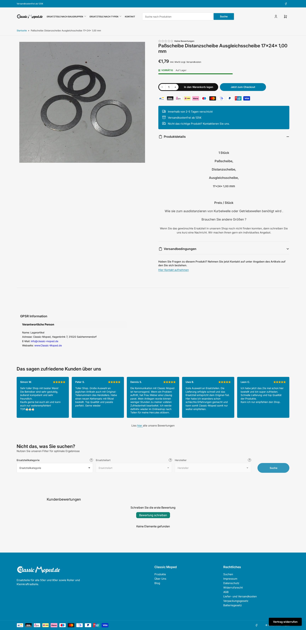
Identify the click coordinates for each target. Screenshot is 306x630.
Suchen (228, 574)
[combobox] (188, 16)
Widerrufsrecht (233, 587)
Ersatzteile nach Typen (104, 16)
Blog (157, 583)
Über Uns (160, 578)
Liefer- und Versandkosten (240, 596)
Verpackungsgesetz (235, 601)
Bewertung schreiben (153, 515)
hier (140, 425)
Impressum (230, 578)
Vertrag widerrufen (285, 621)
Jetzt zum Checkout (243, 86)
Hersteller (181, 460)
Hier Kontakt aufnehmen (173, 270)
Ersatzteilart (103, 460)
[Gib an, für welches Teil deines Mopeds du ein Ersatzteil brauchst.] (170, 460)
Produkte (160, 574)
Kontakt (130, 16)
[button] (166, 41)
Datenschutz (231, 583)
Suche (224, 16)
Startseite (22, 30)
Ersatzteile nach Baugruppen (65, 16)
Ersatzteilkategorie (28, 460)
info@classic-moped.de (44, 341)
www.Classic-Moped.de (48, 345)
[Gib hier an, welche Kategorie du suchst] (91, 460)
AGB (226, 592)
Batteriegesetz (232, 605)
